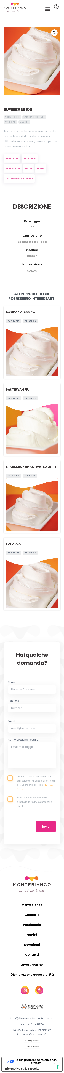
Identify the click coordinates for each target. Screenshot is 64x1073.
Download (32, 945)
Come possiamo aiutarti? (24, 740)
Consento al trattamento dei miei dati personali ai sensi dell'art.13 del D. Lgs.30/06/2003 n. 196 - (36, 783)
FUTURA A (13, 544)
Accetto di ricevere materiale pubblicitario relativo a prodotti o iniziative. (34, 802)
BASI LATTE (12, 158)
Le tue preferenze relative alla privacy (36, 1061)
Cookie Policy (32, 1046)
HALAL (28, 168)
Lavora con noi (32, 964)
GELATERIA (29, 158)
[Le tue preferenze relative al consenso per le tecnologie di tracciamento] (57, 1066)
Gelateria (32, 915)
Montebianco (32, 905)
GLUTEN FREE (13, 168)
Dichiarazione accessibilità (32, 974)
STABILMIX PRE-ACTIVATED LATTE (31, 467)
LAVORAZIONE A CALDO (19, 178)
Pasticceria (32, 925)
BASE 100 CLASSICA (20, 312)
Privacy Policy (32, 1040)
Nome (11, 683)
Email (11, 721)
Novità (32, 935)
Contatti (32, 955)
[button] (48, 9)
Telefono (13, 701)
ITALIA (40, 168)
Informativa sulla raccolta (21, 1068)
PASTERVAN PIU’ (18, 389)
